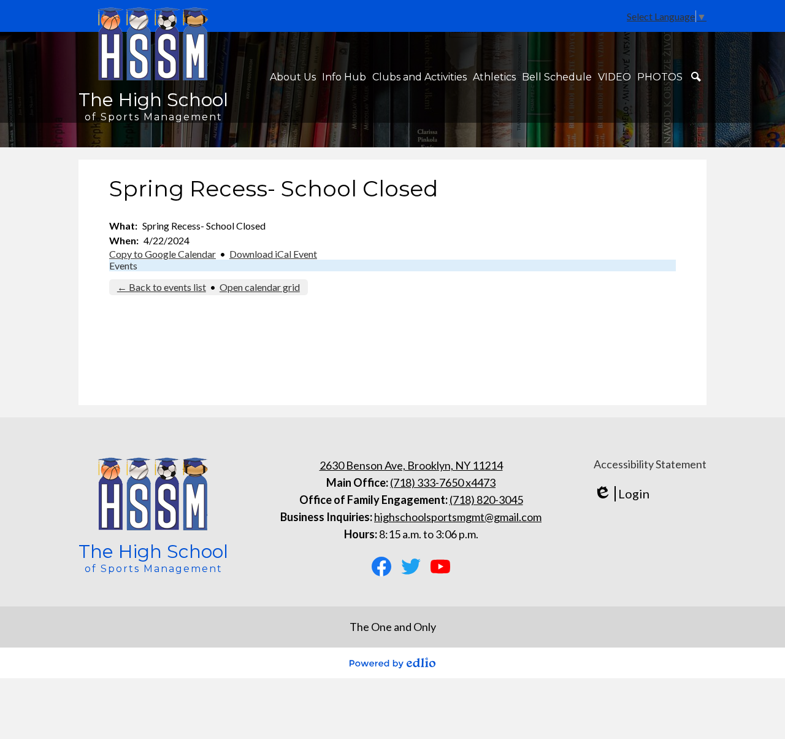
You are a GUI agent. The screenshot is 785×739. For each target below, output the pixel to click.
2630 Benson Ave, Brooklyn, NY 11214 (411, 465)
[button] (293, 77)
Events (123, 265)
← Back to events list (161, 287)
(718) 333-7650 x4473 (443, 482)
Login (621, 493)
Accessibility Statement (650, 464)
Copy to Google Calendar (162, 254)
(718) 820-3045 (486, 499)
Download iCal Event (273, 254)
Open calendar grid (260, 287)
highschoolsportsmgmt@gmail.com (458, 517)
